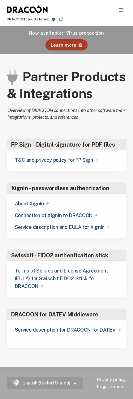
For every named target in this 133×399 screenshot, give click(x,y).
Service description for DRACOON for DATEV (65, 330)
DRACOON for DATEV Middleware (54, 314)
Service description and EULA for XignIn (60, 227)
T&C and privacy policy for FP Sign (54, 160)
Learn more (63, 45)
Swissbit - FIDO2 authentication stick (59, 255)
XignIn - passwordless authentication (60, 188)
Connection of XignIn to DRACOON (54, 215)
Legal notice (110, 386)
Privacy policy (111, 379)
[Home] (27, 11)
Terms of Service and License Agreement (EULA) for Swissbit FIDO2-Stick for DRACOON (61, 278)
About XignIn (29, 204)
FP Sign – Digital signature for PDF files (63, 144)
